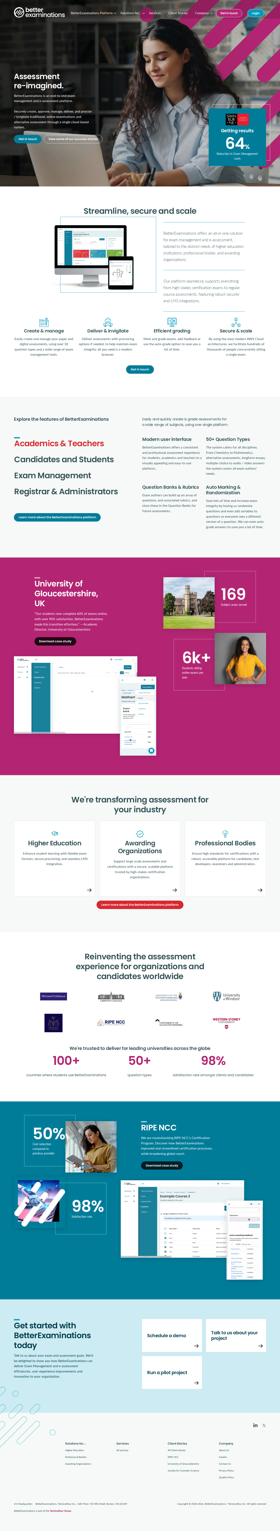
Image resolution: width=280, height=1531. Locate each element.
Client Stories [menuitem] (178, 12)
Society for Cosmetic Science (183, 1470)
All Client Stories (177, 1450)
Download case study (55, 641)
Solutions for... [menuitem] (130, 12)
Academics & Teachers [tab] (59, 443)
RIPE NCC (173, 1457)
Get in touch (229, 13)
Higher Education (74, 1450)
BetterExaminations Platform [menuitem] (92, 12)
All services (122, 1450)
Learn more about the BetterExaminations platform (57, 517)
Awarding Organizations (78, 1463)
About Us (224, 1450)
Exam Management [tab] (52, 475)
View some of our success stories (73, 139)
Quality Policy (226, 1477)
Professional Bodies (75, 1457)
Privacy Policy (226, 1470)
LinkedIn (255, 1425)
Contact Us (225, 1463)
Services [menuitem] (155, 12)
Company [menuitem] (202, 12)
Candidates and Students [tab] (64, 459)
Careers (223, 1457)
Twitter (264, 1425)
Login (256, 13)
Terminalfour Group (60, 1511)
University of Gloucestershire (183, 1463)
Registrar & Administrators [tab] (66, 492)
